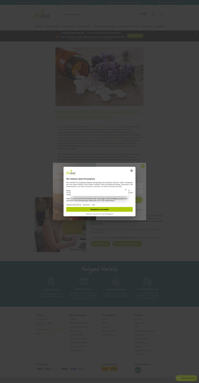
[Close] (125, 189)
